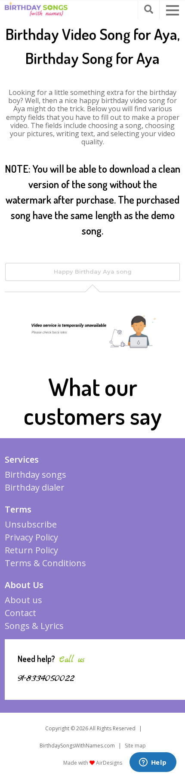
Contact (20, 613)
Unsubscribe (31, 524)
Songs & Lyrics (34, 626)
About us (23, 600)
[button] (172, 10)
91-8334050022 (46, 678)
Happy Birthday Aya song (93, 271)
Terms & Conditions (45, 563)
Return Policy (31, 550)
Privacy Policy (31, 537)
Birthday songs (35, 474)
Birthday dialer (35, 487)
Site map (135, 745)
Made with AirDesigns (92, 762)
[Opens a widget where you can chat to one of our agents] (152, 763)
